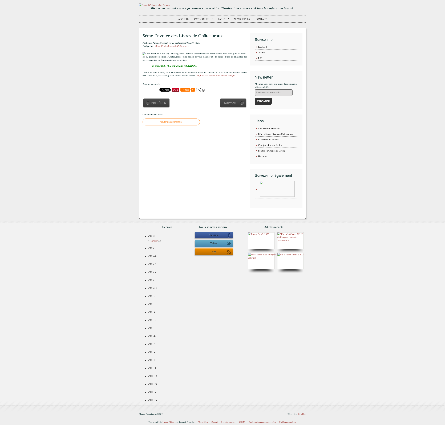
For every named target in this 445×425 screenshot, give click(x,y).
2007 (152, 392)
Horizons (262, 156)
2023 (152, 264)
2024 (152, 256)
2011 (151, 360)
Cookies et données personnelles (262, 421)
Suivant (230, 103)
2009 (152, 376)
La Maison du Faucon (268, 139)
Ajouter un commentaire (171, 122)
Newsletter (242, 19)
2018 (152, 304)
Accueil (183, 19)
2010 (152, 368)
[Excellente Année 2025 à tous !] (258, 234)
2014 (152, 336)
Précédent (159, 103)
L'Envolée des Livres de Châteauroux (275, 134)
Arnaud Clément (169, 421)
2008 (152, 384)
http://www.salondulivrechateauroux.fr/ (216, 75)
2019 (152, 296)
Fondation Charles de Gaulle (271, 150)
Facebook (262, 46)
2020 (152, 288)
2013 (152, 344)
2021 (152, 280)
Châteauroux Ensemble (269, 128)
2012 (152, 352)
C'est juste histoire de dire (270, 145)
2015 (152, 328)
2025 (152, 248)
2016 (152, 320)
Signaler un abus (228, 421)
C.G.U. (242, 421)
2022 (152, 272)
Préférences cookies (287, 421)
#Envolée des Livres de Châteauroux (172, 46)
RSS (260, 58)
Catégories (200, 19)
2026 (152, 236)
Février (154, 240)
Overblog (302, 413)
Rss (214, 251)
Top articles (203, 421)
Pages (220, 19)
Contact (261, 19)
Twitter (261, 52)
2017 (151, 312)
